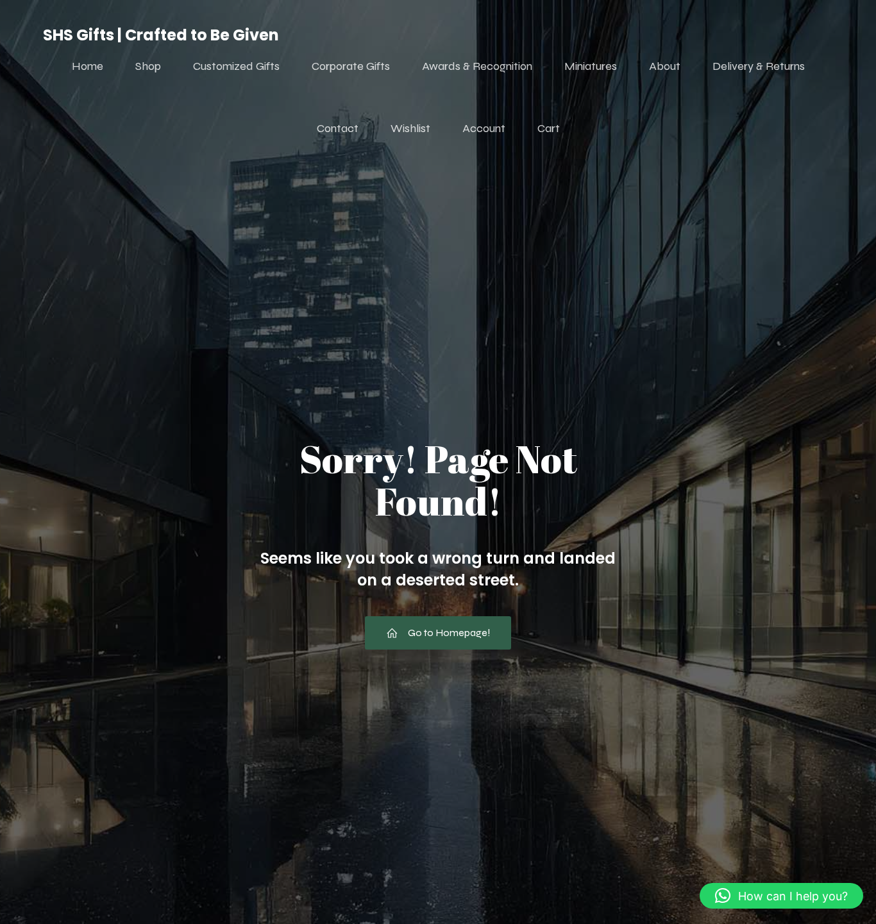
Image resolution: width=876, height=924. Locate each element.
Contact (337, 128)
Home (87, 66)
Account (483, 128)
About (664, 66)
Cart (548, 128)
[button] (781, 896)
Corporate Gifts (351, 66)
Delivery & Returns (758, 66)
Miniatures (590, 66)
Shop (148, 66)
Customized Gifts (236, 66)
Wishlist (410, 128)
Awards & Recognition (477, 66)
